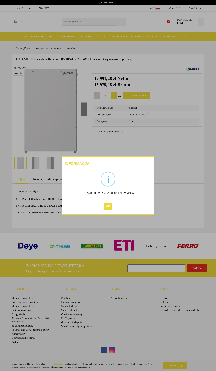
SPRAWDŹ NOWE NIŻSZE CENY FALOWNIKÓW (108, 193)
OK (108, 206)
